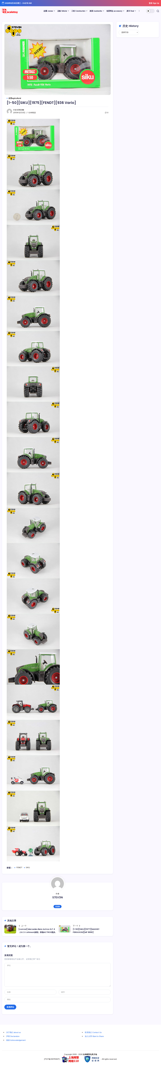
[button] (150, 11)
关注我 (57, 906)
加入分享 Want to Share (94, 1036)
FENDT (19, 867)
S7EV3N (20, 110)
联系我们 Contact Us (93, 1032)
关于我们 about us (13, 1032)
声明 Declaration (12, 1036)
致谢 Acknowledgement (16, 1040)
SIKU (28, 867)
